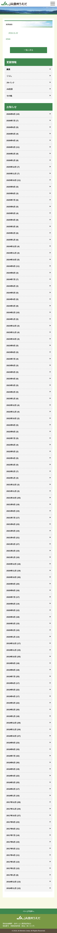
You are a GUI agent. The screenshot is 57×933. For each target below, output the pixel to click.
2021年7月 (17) (12, 518)
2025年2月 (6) (12, 233)
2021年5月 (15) (12, 531)
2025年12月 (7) (12, 167)
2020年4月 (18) (12, 617)
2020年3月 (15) (12, 623)
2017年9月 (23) (12, 822)
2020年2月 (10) (12, 630)
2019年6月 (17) (12, 683)
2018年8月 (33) (12, 749)
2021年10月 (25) (13, 498)
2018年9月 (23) (12, 743)
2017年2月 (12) (12, 868)
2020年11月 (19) (13, 571)
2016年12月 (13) (13, 882)
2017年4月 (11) (12, 855)
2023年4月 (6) (12, 379)
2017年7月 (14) (12, 835)
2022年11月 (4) (12, 412)
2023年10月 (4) (12, 339)
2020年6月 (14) (12, 604)
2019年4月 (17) (12, 696)
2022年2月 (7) (12, 471)
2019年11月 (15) (13, 650)
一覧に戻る (28, 50)
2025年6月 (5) (12, 207)
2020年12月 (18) (13, 564)
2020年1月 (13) (12, 637)
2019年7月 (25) (12, 676)
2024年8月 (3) (12, 273)
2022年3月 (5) (12, 465)
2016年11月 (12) (13, 888)
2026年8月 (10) (12, 114)
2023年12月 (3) (12, 326)
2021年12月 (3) (12, 485)
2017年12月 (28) (13, 802)
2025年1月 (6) (12, 240)
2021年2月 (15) (12, 551)
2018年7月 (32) (12, 756)
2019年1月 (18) (12, 716)
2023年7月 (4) (12, 359)
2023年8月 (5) (12, 352)
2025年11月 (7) (12, 174)
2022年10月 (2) (12, 418)
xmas (8, 39)
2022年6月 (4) (12, 445)
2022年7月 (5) (12, 438)
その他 (9, 96)
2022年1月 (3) (12, 478)
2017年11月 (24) (13, 809)
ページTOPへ (28, 911)
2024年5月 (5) (12, 293)
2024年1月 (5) (12, 319)
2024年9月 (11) (12, 266)
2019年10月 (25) (13, 657)
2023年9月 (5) (12, 346)
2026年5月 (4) (12, 134)
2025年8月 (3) (12, 193)
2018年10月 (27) (13, 736)
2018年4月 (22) (12, 776)
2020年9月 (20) (12, 584)
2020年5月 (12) (12, 610)
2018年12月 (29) (13, 723)
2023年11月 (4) (12, 332)
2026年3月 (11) (12, 147)
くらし (9, 76)
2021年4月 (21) (12, 538)
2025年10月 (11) (13, 180)
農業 (8, 69)
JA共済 (9, 89)
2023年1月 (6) (12, 399)
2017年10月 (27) (13, 815)
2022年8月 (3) (12, 432)
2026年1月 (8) (12, 160)
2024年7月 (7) (12, 279)
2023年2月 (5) (12, 392)
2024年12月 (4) (12, 246)
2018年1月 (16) (12, 796)
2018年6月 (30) (12, 763)
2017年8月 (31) (12, 829)
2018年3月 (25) (12, 782)
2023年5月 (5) (12, 372)
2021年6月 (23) (12, 524)
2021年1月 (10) (12, 557)
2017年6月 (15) (12, 842)
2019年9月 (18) (12, 663)
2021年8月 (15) (12, 511)
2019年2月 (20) (12, 710)
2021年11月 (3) (12, 491)
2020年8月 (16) (12, 590)
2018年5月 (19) (12, 769)
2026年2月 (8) (12, 154)
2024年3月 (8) (12, 306)
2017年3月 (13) (12, 862)
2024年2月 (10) (12, 312)
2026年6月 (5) (12, 127)
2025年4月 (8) (12, 220)
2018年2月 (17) (12, 789)
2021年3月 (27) (12, 544)
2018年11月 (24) (13, 729)
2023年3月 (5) (12, 385)
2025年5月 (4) (12, 213)
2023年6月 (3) (12, 365)
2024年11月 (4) (12, 253)
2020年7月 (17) (12, 597)
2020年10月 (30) (13, 577)
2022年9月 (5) (12, 425)
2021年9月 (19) (12, 504)
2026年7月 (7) (12, 121)
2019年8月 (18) (12, 670)
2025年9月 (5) (12, 187)
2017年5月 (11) (12, 849)
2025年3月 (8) (12, 227)
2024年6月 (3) (12, 286)
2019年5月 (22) (12, 690)
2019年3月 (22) (12, 703)
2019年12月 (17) (13, 643)
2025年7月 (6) (12, 200)
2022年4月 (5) (12, 458)
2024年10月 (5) (12, 260)
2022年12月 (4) (12, 405)
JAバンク (10, 82)
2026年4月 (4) (12, 140)
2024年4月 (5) (12, 299)
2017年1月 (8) (12, 875)
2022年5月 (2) (12, 451)
